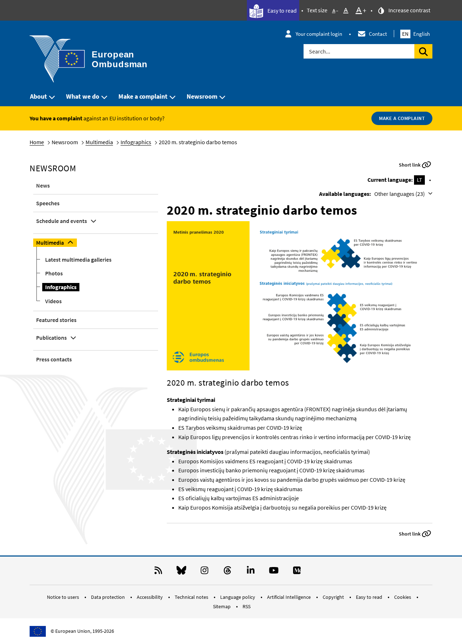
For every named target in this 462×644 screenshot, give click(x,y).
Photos (54, 273)
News (43, 185)
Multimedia (99, 142)
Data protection (108, 597)
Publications (51, 337)
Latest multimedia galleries (78, 259)
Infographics (136, 142)
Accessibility (150, 597)
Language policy (238, 597)
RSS (246, 606)
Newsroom (202, 96)
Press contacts (54, 359)
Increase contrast (408, 10)
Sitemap (222, 606)
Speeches (48, 203)
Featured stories (56, 319)
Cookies (403, 597)
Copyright (334, 597)
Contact (378, 33)
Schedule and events (61, 220)
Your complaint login (319, 33)
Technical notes (192, 597)
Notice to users (63, 597)
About (38, 96)
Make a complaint (142, 96)
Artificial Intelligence (289, 597)
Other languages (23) (400, 193)
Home (37, 142)
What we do (82, 96)
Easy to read (281, 10)
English (416, 33)
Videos (53, 301)
